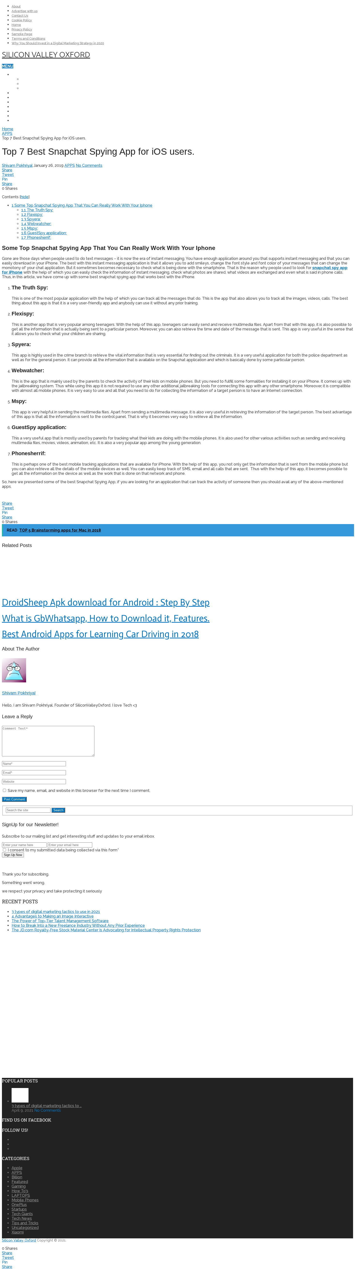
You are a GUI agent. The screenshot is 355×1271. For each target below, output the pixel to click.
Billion (17, 1177)
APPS (16, 111)
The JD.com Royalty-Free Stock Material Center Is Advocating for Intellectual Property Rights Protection (106, 930)
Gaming (19, 1186)
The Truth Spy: (37, 210)
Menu (7, 66)
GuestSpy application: (44, 233)
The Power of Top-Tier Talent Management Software (60, 921)
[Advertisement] (42, 970)
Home (16, 25)
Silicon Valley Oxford (46, 54)
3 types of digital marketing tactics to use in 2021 (56, 911)
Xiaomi (28, 88)
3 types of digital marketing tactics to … (47, 1105)
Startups (22, 120)
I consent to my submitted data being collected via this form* (63, 850)
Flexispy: (32, 214)
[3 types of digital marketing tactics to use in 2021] (20, 1101)
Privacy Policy (22, 29)
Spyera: (31, 219)
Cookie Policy (22, 20)
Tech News (23, 97)
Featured (20, 1181)
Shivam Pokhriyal (17, 165)
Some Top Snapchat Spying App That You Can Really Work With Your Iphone (82, 205)
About (16, 6)
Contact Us (20, 15)
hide (24, 197)
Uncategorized (25, 1227)
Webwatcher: (36, 223)
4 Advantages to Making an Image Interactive (53, 916)
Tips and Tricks (28, 106)
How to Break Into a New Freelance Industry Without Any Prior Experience (78, 925)
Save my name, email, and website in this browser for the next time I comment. (79, 790)
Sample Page (22, 34)
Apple (27, 83)
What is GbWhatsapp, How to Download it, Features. (106, 618)
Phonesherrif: (36, 237)
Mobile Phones (27, 74)
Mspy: (29, 228)
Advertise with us (24, 11)
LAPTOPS (21, 93)
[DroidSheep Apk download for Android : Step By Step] (177, 573)
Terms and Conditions (28, 38)
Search (58, 810)
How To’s (21, 102)
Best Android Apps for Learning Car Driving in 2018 (100, 634)
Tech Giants (24, 116)
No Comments (89, 165)
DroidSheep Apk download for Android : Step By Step (106, 602)
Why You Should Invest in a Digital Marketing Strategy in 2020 (58, 43)
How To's (20, 1191)
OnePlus (30, 79)
